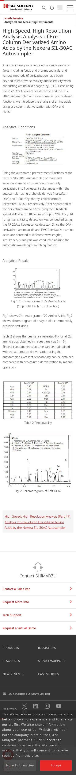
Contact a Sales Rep (16, 589)
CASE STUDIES (48, 674)
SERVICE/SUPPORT (51, 661)
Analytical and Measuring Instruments (28, 22)
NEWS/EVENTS (13, 674)
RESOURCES (11, 661)
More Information (20, 765)
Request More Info (16, 602)
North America (13, 18)
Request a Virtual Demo (19, 628)
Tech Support (12, 615)
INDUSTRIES (47, 647)
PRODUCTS (11, 647)
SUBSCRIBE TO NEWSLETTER (29, 693)
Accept (56, 765)
